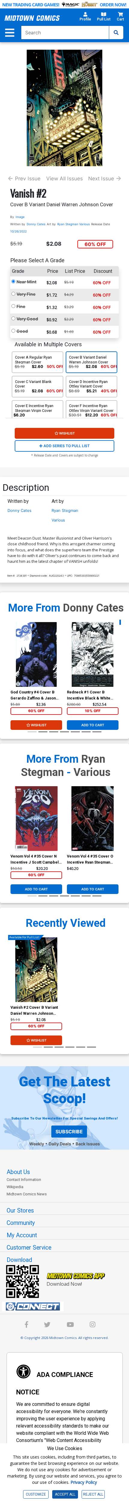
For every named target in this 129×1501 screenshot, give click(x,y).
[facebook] (26, 1325)
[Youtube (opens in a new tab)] (70, 1325)
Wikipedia (15, 1187)
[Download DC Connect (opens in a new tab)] (67, 1306)
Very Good (27, 318)
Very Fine (25, 294)
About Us (18, 1172)
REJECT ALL (93, 1494)
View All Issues (64, 178)
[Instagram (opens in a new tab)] (92, 1325)
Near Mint (26, 281)
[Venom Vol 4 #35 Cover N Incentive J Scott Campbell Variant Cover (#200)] (36, 818)
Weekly (36, 1143)
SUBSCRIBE (69, 1132)
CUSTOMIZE (36, 1494)
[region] (13, 662)
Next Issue (101, 178)
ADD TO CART (92, 725)
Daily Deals (60, 1143)
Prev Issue (27, 178)
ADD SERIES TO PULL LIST (66, 446)
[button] (85, 18)
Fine (20, 306)
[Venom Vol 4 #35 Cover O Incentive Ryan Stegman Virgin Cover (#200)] (92, 818)
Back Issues (88, 1143)
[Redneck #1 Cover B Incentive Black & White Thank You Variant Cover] (92, 654)
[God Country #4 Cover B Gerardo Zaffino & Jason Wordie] (36, 654)
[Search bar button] (116, 32)
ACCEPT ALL (65, 1494)
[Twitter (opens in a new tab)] (47, 1325)
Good (22, 331)
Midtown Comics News (27, 1194)
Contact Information (24, 1179)
